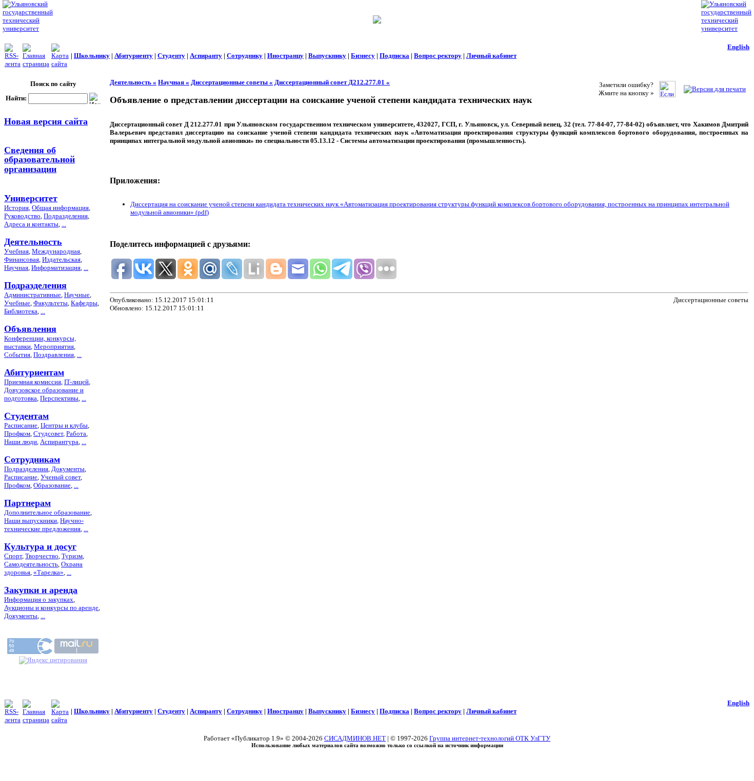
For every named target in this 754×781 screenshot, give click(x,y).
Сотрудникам (32, 459)
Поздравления (53, 354)
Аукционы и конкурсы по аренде (51, 607)
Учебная (16, 251)
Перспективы (59, 398)
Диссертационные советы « (232, 82)
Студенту (171, 55)
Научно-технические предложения (44, 525)
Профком (17, 433)
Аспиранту (206, 55)
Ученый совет (61, 477)
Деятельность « (133, 82)
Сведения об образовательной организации (39, 159)
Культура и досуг (40, 546)
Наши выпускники (30, 520)
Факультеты (50, 303)
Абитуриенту (133, 55)
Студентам (26, 416)
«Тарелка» (48, 572)
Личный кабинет (491, 55)
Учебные (17, 303)
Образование (52, 485)
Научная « (173, 82)
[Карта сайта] (60, 64)
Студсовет (48, 433)
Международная (56, 251)
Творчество (41, 556)
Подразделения (66, 216)
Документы (68, 469)
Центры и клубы (64, 425)
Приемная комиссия (32, 382)
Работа (76, 433)
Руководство (22, 216)
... (64, 224)
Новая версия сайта (46, 121)
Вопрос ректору (438, 55)
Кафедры (84, 303)
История (16, 208)
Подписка (394, 55)
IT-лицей (76, 382)
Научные (77, 295)
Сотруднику (245, 55)
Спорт (13, 556)
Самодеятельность (31, 564)
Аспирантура (59, 442)
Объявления (30, 329)
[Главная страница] (36, 64)
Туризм (72, 556)
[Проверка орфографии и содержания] (667, 95)
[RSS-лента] (13, 64)
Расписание (20, 425)
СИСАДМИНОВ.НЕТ (355, 738)
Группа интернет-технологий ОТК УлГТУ (489, 738)
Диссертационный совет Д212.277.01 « (332, 82)
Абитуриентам (34, 372)
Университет (30, 198)
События (17, 354)
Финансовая (21, 259)
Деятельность (33, 242)
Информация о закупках (38, 599)
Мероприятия (54, 346)
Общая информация (60, 208)
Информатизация (56, 267)
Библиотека (20, 311)
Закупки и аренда (40, 590)
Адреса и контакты (31, 224)
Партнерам (27, 503)
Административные (32, 295)
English (738, 47)
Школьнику (92, 55)
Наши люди (20, 442)
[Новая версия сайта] (377, 21)
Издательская (61, 259)
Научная (16, 267)
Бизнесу (363, 55)
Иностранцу (285, 55)
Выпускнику (327, 55)
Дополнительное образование (47, 512)
